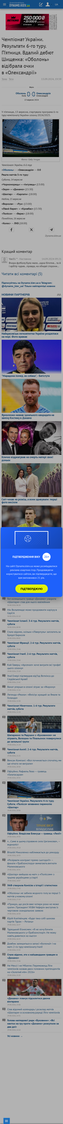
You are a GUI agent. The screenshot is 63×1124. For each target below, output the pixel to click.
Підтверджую (32, 589)
